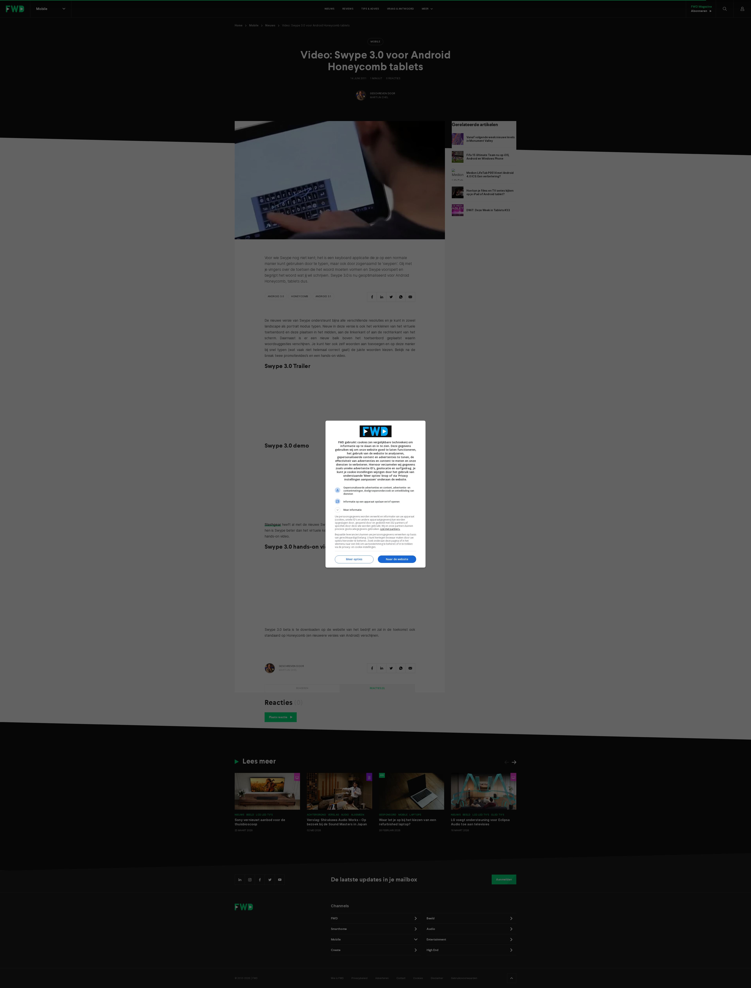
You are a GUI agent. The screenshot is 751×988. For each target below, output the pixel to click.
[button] (375, 510)
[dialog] (375, 494)
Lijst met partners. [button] (390, 529)
